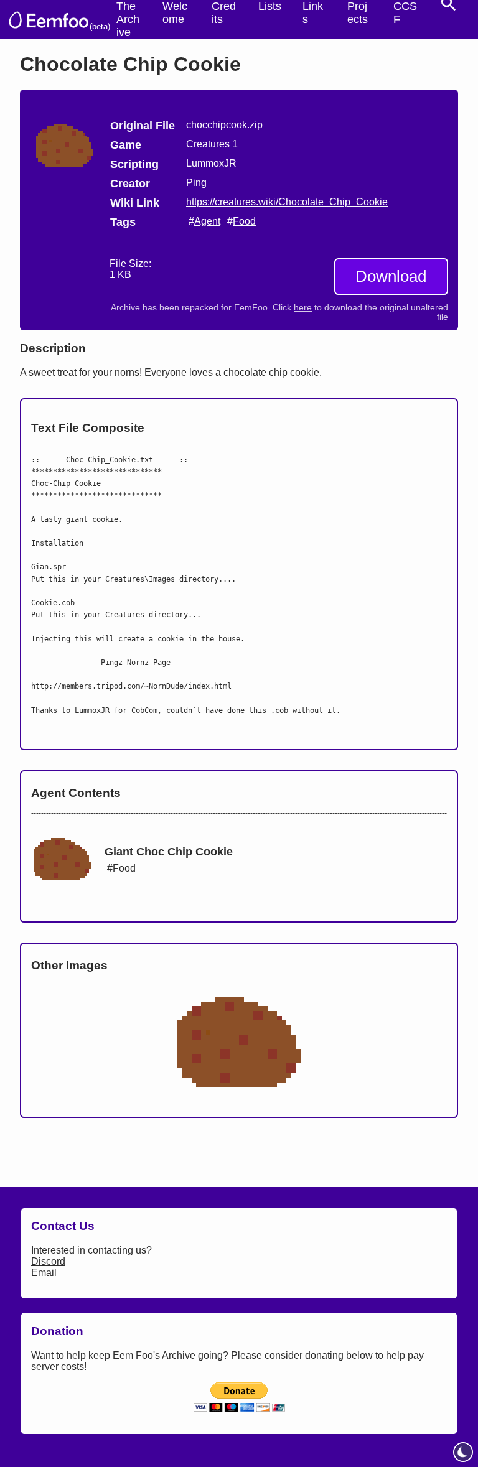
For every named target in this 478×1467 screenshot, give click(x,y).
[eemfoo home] (48, 19)
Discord (48, 1261)
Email (44, 1272)
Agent (207, 221)
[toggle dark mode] (463, 1452)
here (303, 307)
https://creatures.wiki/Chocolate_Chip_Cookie (287, 202)
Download (390, 276)
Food (244, 221)
